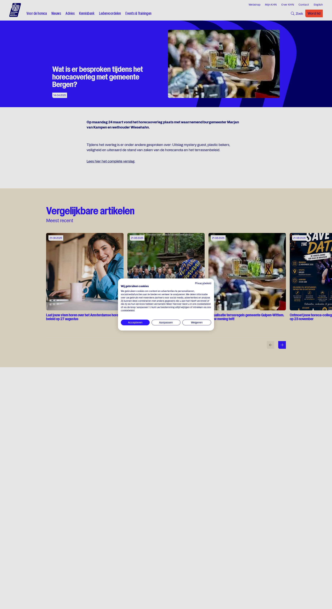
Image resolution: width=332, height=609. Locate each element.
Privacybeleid (203, 283)
